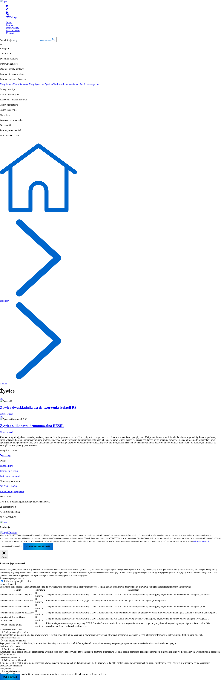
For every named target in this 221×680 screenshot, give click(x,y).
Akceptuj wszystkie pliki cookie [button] (38, 546)
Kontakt (10, 33)
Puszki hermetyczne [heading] (89, 84)
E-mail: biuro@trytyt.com (12, 491)
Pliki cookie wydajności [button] (10, 638)
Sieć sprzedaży (13, 30)
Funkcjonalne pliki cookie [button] (11, 629)
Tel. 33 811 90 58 (8, 486)
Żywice (3, 383)
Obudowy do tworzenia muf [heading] (66, 84)
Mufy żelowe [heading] (6, 84)
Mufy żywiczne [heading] (37, 84)
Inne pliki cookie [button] (7, 668)
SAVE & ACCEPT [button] (10, 677)
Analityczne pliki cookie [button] (10, 646)
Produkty (10, 25)
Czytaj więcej (6, 414)
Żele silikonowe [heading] (21, 84)
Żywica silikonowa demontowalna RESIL (32, 426)
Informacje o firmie (9, 471)
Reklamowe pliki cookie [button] (10, 657)
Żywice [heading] (48, 84)
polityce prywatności (201, 541)
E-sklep (7, 455)
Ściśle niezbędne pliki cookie (17, 581)
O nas (9, 22)
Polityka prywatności (10, 476)
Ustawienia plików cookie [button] (11, 546)
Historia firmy (6, 466)
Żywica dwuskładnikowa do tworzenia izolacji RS (38, 407)
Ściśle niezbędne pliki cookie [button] (12, 578)
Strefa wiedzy (12, 28)
